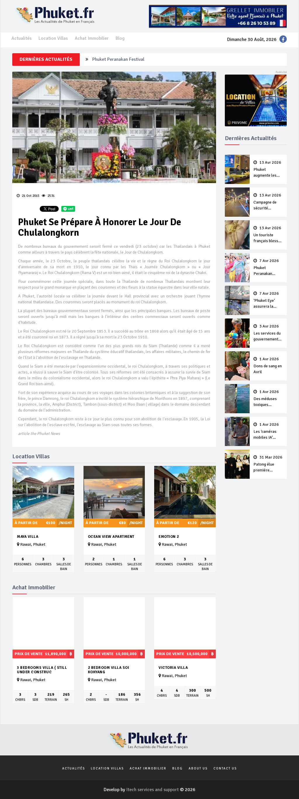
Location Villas (53, 38)
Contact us (225, 768)
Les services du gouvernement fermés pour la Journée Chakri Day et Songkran (267, 333)
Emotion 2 (169, 537)
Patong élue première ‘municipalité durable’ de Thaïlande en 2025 (267, 464)
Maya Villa (27, 537)
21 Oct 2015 (30, 196)
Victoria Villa (173, 668)
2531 (51, 196)
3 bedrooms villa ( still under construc (42, 670)
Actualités (21, 38)
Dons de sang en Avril (267, 365)
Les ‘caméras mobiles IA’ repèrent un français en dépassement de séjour (267, 431)
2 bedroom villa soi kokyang (108, 670)
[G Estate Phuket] (218, 16)
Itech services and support (153, 790)
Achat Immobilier (92, 38)
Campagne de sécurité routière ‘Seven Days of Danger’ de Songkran (267, 202)
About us (198, 768)
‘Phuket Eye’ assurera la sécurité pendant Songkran (268, 300)
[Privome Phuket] (256, 100)
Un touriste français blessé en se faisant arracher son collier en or (267, 235)
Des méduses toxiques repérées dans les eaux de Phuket (266, 399)
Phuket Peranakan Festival (118, 59)
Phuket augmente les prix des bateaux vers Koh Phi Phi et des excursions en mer (267, 169)
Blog (120, 38)
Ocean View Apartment (111, 537)
